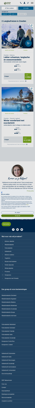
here (27, 204)
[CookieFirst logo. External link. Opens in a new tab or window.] (1, 192)
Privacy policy (30, 191)
